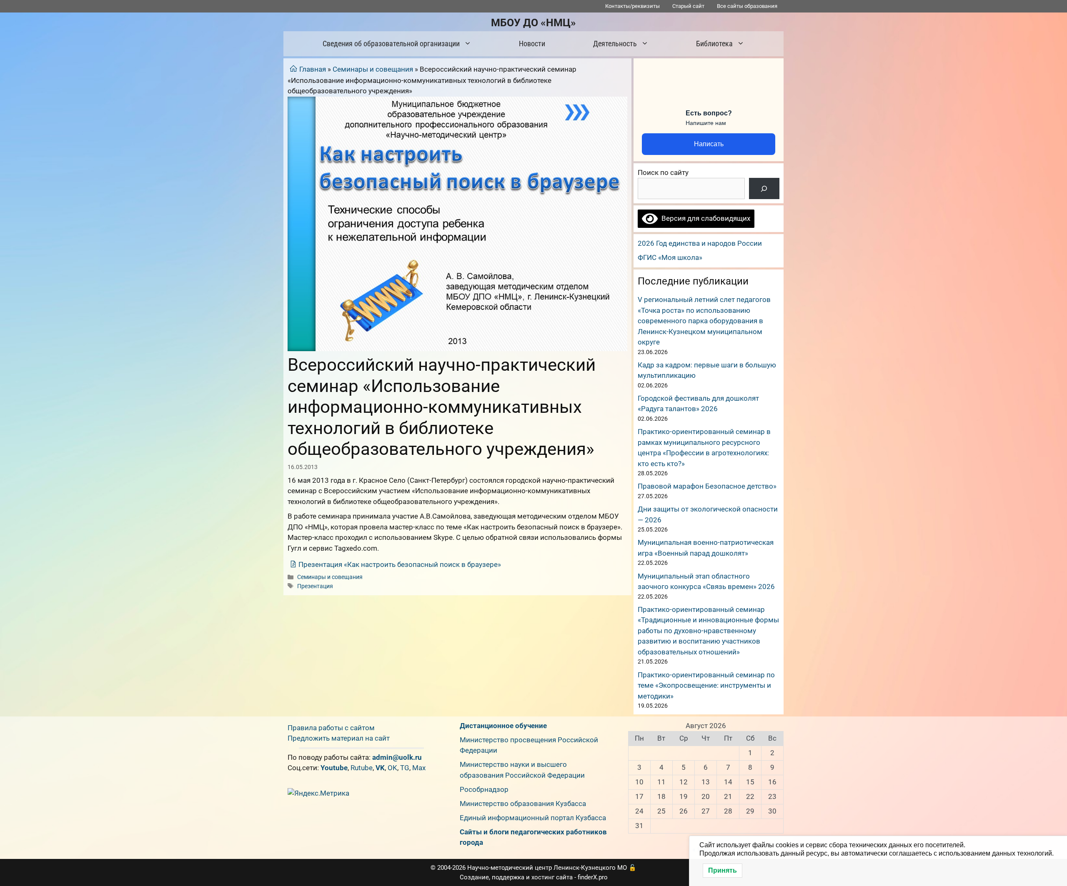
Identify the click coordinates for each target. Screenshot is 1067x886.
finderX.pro (593, 877)
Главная (312, 69)
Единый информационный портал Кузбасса (533, 818)
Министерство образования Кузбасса (523, 803)
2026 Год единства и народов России (700, 243)
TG (404, 768)
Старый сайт (688, 6)
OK (392, 768)
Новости (532, 43)
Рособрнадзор (484, 789)
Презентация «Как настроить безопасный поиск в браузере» (399, 564)
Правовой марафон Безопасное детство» (707, 486)
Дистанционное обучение (503, 725)
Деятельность (615, 43)
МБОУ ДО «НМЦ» (533, 23)
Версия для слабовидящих (704, 218)
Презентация (315, 586)
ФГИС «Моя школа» (670, 257)
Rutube (362, 768)
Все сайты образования (747, 6)
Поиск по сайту (663, 172)
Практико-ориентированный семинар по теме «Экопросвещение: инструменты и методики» (706, 685)
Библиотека (714, 43)
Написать (709, 143)
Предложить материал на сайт (339, 738)
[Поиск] (764, 188)
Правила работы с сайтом (331, 728)
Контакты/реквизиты (632, 6)
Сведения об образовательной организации (391, 43)
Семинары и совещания (373, 69)
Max (419, 768)
